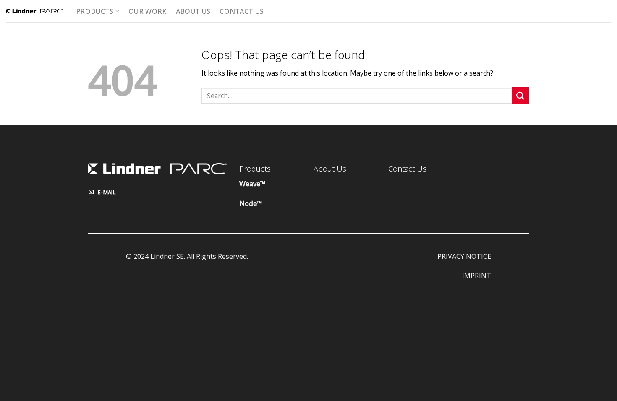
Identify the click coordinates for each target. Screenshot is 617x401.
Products (95, 11)
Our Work (147, 11)
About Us (193, 11)
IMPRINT (476, 275)
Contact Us (242, 11)
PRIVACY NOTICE (464, 256)
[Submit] (520, 95)
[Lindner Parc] (34, 11)
